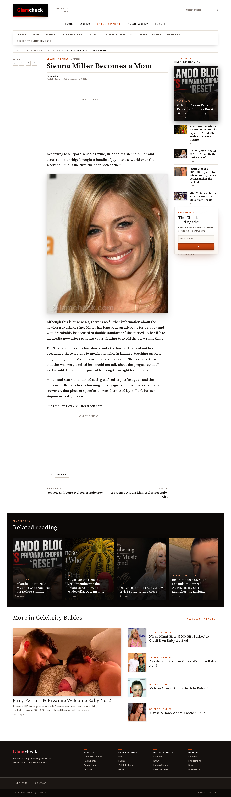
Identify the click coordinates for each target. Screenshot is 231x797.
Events (50, 34)
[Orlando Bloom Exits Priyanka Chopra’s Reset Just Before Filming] (196, 93)
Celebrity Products (118, 34)
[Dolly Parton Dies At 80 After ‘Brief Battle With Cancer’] (180, 153)
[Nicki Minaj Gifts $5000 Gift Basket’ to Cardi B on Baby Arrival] (137, 637)
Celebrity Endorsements (34, 41)
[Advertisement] (107, 123)
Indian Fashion (138, 24)
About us (22, 783)
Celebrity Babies (149, 34)
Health (160, 24)
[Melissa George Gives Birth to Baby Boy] (137, 687)
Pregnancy (194, 769)
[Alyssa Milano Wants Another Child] (137, 712)
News (35, 34)
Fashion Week (160, 769)
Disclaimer (213, 793)
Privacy (201, 793)
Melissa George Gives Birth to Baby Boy (180, 688)
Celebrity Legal (72, 34)
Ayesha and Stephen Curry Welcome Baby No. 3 (182, 663)
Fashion (85, 24)
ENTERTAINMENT (109, 24)
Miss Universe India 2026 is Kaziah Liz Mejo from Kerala (203, 196)
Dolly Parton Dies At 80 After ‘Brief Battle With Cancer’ (203, 154)
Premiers (173, 34)
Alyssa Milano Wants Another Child (177, 713)
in (15, 63)
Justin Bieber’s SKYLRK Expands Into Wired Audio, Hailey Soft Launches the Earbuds (203, 175)
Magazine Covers (93, 756)
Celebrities (30, 51)
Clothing (88, 769)
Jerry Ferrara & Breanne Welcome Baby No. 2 (62, 700)
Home (69, 24)
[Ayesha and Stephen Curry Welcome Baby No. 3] (137, 662)
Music (94, 34)
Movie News (184, 101)
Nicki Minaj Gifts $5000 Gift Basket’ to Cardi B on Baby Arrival (179, 638)
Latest (21, 34)
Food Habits (194, 761)
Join (196, 246)
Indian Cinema (160, 765)
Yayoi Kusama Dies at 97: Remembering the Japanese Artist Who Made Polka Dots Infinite (203, 133)
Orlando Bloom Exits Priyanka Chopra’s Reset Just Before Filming (195, 109)
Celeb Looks (90, 761)
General (192, 756)
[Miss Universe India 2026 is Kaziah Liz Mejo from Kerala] (180, 196)
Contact (41, 783)
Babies (61, 474)
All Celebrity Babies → (202, 619)
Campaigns (90, 765)
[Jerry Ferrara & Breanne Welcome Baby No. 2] (67, 662)
